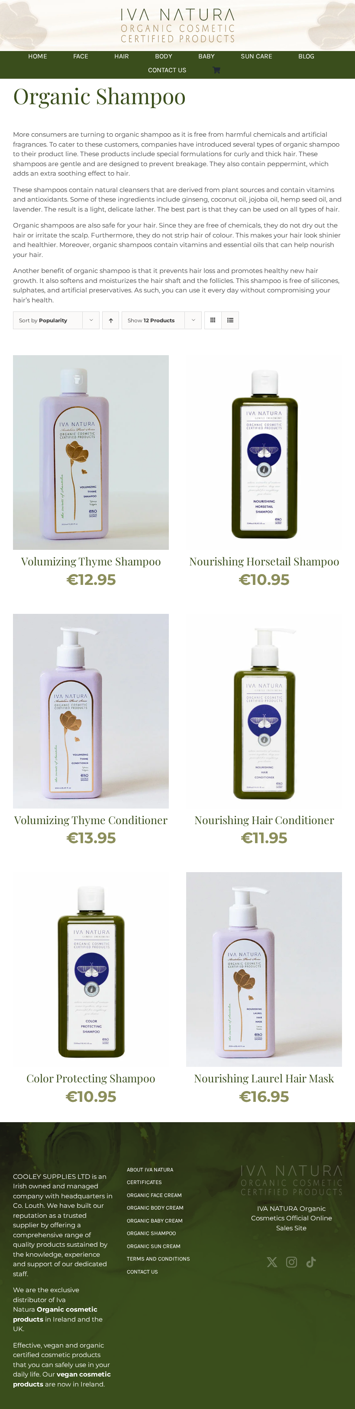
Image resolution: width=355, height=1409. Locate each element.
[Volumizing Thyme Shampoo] (91, 360)
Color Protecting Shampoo (90, 1078)
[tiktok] (311, 1262)
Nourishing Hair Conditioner (264, 819)
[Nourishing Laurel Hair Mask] (264, 877)
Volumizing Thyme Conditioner (91, 819)
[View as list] (230, 320)
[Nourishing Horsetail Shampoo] (264, 360)
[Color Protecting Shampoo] (91, 877)
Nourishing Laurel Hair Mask (264, 1078)
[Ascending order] (110, 320)
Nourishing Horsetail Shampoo (264, 561)
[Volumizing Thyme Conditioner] (91, 618)
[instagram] (291, 1262)
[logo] (177, 12)
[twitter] (272, 1262)
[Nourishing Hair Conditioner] (264, 618)
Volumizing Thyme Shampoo (91, 561)
